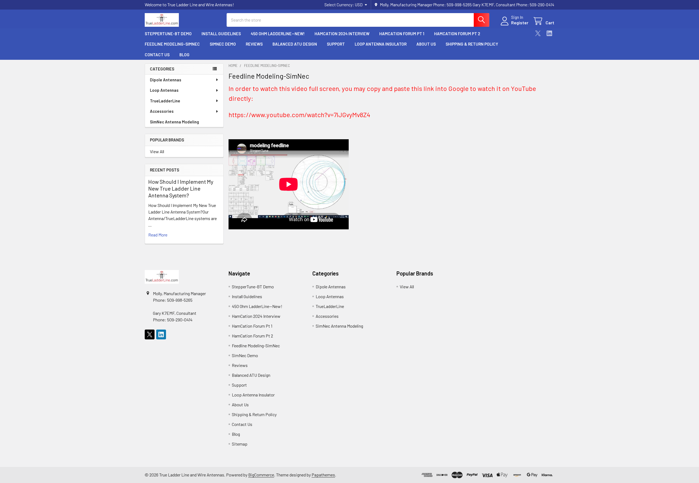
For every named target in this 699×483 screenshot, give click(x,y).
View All (157, 151)
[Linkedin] (549, 33)
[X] (538, 33)
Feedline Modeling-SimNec (172, 44)
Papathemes (323, 474)
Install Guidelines (221, 33)
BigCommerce (261, 474)
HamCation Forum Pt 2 (457, 33)
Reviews (254, 44)
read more (157, 234)
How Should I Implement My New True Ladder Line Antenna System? (180, 188)
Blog (184, 54)
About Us (426, 44)
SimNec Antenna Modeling (174, 121)
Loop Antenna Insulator (381, 44)
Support (336, 44)
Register (519, 22)
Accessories (162, 111)
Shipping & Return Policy (472, 44)
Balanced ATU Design (295, 44)
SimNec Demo (223, 44)
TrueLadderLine (165, 100)
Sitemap (239, 443)
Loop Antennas (164, 90)
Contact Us (157, 54)
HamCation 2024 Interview (342, 33)
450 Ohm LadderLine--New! (278, 33)
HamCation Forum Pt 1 (401, 33)
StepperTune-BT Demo (168, 33)
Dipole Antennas (165, 79)
